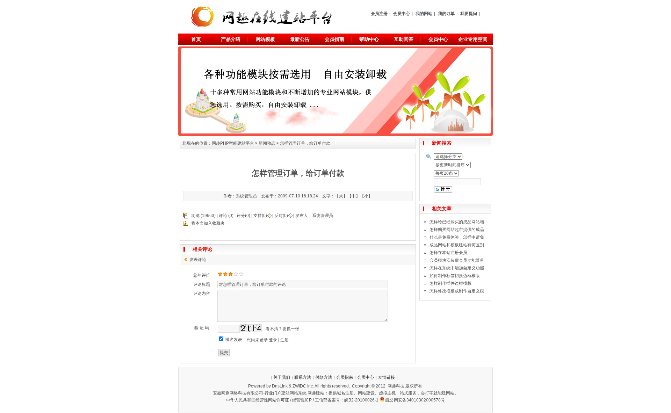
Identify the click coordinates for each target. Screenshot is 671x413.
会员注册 (379, 13)
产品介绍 (230, 39)
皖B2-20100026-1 (361, 400)
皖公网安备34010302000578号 (415, 400)
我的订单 (446, 13)
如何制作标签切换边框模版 (455, 275)
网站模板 (265, 39)
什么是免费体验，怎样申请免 (457, 237)
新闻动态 (267, 143)
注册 (284, 340)
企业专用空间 (473, 39)
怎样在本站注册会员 (448, 252)
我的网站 (424, 13)
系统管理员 (322, 215)
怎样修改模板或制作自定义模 (457, 291)
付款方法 (323, 377)
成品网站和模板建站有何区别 (457, 244)
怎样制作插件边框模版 (450, 283)
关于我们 (281, 377)
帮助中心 (369, 39)
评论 (223, 215)
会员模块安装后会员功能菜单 (457, 260)
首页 (196, 39)
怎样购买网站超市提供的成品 (457, 229)
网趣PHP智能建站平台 (233, 143)
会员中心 (401, 13)
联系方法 (302, 377)
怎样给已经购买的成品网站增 (457, 221)
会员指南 (334, 39)
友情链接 (386, 377)
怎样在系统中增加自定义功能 (457, 268)
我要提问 (468, 13)
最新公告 (300, 39)
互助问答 (403, 39)
